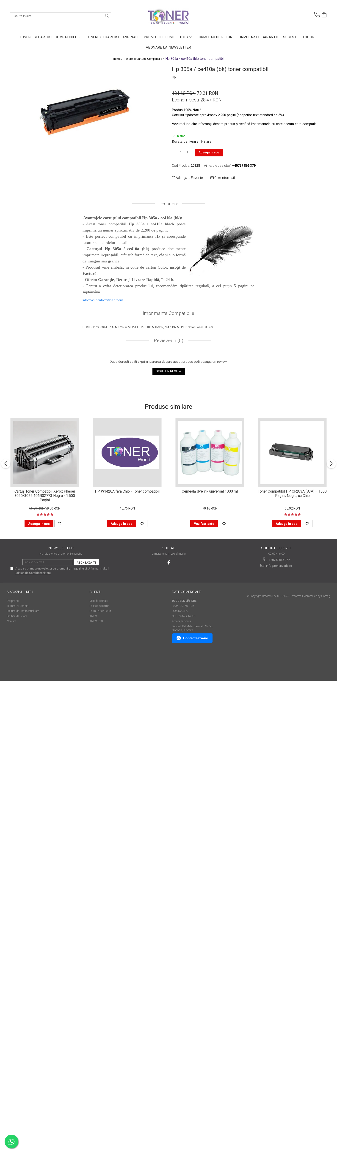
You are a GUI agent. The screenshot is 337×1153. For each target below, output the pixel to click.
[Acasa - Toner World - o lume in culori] (168, 16)
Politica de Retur (99, 606)
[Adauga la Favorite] (59, 523)
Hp (174, 77)
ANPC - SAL (96, 621)
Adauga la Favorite (189, 178)
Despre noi (13, 600)
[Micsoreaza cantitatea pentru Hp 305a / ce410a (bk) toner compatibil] (174, 152)
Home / (118, 58)
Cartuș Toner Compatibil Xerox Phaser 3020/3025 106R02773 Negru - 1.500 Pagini (44, 495)
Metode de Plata (98, 600)
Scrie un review (168, 371)
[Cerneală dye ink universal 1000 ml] (209, 452)
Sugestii (290, 37)
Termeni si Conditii (18, 606)
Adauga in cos (209, 152)
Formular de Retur (214, 37)
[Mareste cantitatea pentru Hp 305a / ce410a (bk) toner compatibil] (187, 152)
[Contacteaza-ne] (317, 15)
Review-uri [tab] (168, 340)
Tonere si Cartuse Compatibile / (144, 58)
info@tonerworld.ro (278, 565)
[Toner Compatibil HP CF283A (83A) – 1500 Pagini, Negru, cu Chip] (292, 452)
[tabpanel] (84, 113)
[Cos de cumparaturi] (324, 15)
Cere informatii (224, 178)
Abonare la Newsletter (168, 47)
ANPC (93, 616)
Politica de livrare (17, 616)
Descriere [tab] (168, 203)
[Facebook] (169, 563)
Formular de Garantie (258, 37)
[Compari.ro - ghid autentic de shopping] (23, 663)
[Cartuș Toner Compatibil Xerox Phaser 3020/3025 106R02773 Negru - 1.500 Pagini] (44, 452)
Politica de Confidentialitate (33, 573)
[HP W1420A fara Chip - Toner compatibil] (127, 452)
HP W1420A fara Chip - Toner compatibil (127, 491)
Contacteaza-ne (195, 638)
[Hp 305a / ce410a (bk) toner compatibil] (84, 113)
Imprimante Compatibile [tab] (168, 313)
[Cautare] (107, 16)
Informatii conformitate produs (103, 300)
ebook (308, 37)
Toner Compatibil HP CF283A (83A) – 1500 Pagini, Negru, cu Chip (292, 493)
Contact (11, 621)
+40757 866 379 (279, 560)
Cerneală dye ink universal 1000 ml (210, 491)
